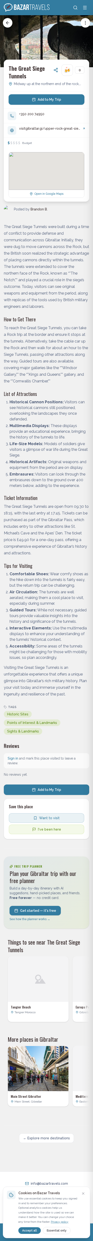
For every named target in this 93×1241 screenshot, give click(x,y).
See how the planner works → (30, 919)
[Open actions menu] (85, 23)
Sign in (13, 758)
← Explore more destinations (46, 1138)
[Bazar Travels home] (27, 7)
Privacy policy (59, 1221)
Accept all (29, 1230)
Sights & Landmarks (23, 731)
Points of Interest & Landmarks (32, 723)
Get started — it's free (38, 911)
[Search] (75, 7)
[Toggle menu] (85, 7)
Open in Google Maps (48, 193)
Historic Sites (17, 714)
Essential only (57, 1230)
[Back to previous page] (7, 23)
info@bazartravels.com (49, 1183)
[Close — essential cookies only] (83, 1193)
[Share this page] (56, 70)
